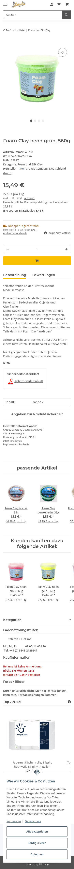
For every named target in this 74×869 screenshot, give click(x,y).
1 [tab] (31, 120)
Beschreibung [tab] (14, 275)
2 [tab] (35, 120)
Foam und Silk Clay (30, 164)
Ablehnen (37, 854)
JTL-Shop (44, 864)
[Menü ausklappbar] (5, 2)
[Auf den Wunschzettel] (62, 52)
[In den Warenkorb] (6, 42)
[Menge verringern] (7, 249)
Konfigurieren (37, 843)
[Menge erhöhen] (66, 249)
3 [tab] (39, 120)
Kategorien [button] (12, 620)
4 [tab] (43, 120)
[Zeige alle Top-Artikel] (69, 702)
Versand (29, 198)
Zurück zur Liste (15, 30)
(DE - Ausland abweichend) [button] (20, 231)
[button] (51, 4)
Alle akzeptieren (37, 831)
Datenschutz (33, 821)
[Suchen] (66, 14)
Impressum (14, 821)
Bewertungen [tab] (43, 275)
